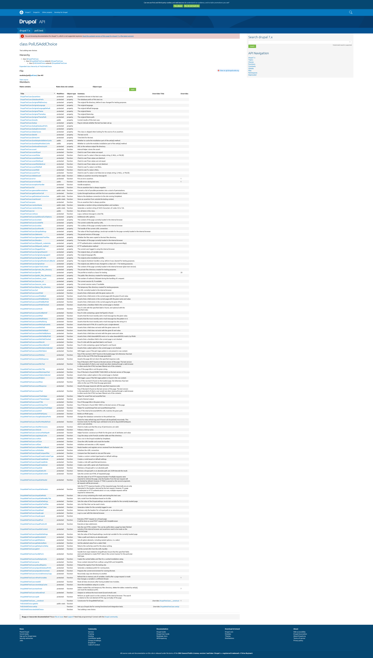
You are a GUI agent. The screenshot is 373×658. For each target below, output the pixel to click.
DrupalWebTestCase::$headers (31, 240)
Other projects (47, 12)
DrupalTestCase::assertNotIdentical (32, 164)
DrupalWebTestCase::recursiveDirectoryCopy (36, 574)
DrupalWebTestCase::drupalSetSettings (34, 534)
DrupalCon (92, 643)
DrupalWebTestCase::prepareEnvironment (35, 571)
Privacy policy (298, 640)
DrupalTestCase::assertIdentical (31, 158)
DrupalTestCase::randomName (31, 205)
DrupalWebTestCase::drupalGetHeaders (34, 489)
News (22, 629)
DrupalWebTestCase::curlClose (31, 441)
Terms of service (299, 638)
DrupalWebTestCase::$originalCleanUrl (33, 252)
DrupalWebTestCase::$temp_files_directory (35, 287)
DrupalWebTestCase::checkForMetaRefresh (35, 422)
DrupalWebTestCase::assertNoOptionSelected (36, 348)
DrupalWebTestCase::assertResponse (33, 386)
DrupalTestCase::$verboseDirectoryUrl (33, 146)
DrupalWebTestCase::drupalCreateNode (34, 459)
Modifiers (60, 94)
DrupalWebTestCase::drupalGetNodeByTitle (35, 498)
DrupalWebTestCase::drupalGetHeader (33, 480)
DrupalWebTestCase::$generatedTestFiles (34, 237)
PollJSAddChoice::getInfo (29, 604)
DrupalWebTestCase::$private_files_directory (36, 269)
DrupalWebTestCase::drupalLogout (32, 516)
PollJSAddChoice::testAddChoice (32, 609)
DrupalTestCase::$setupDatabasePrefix (33, 126)
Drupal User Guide (163, 634)
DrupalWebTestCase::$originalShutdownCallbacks (37, 261)
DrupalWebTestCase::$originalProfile (33, 258)
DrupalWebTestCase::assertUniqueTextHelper (36, 408)
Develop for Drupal (61, 12)
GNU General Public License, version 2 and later (196, 653)
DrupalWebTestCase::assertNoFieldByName (35, 333)
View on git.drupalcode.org (229, 70)
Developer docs (162, 636)
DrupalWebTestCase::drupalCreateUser (34, 465)
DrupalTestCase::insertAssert (30, 199)
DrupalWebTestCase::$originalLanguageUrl (35, 255)
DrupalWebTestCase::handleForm (32, 554)
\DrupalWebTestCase (59, 63)
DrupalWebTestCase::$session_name (33, 284)
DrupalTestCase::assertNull (29, 170)
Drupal (216, 653)
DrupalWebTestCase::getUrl (30, 549)
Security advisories (26, 638)
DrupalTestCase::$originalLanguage (32, 105)
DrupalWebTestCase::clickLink (30, 430)
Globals (251, 68)
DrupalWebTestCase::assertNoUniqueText (35, 372)
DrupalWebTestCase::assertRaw (31, 382)
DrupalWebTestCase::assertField (31, 293)
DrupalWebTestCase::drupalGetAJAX (33, 471)
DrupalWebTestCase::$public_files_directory (35, 275)
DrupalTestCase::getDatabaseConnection (34, 196)
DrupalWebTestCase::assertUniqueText (34, 405)
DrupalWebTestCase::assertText (31, 391)
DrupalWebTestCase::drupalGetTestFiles (34, 504)
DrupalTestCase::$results (29, 120)
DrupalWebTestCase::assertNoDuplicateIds (35, 324)
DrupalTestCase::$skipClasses (30, 132)
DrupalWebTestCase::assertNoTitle (32, 369)
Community (92, 629)
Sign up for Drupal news (28, 636)
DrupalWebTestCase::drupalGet (31, 468)
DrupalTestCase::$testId (28, 135)
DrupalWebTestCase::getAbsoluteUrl (33, 537)
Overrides (184, 94)
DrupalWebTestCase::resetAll (30, 582)
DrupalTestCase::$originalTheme (31, 111)
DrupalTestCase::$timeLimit (30, 137)
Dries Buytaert (247, 653)
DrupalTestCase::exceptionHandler (32, 184)
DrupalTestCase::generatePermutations (34, 190)
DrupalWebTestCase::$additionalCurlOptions (36, 217)
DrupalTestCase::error (28, 179)
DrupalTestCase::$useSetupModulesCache (35, 143)
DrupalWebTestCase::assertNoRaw (32, 355)
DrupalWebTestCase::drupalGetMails (33, 495)
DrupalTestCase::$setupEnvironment (33, 129)
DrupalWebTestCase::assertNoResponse (34, 359)
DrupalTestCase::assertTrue (30, 173)
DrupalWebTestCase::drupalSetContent (34, 529)
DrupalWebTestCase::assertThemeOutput (34, 399)
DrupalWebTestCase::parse (29, 562)
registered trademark (231, 653)
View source (24, 80)
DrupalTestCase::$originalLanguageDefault (35, 108)
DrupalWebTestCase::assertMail (31, 316)
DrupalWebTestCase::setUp (169, 606)
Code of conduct (94, 645)
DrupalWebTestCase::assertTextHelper (33, 396)
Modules (228, 634)
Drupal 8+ (36, 12)
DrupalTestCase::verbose (29, 214)
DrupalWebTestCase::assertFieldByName (34, 299)
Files (249, 70)
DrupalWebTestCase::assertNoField (32, 327)
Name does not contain (64, 87)
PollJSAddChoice (40, 63)
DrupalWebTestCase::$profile (30, 272)
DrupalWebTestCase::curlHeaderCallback (34, 447)
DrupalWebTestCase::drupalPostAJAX (33, 524)
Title (37, 94)
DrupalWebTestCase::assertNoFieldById (34, 330)
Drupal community (111, 617)
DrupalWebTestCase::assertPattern (32, 378)
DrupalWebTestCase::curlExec (30, 444)
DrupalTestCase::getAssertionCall (32, 193)
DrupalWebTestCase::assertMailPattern (34, 319)
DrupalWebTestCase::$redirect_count (33, 278)
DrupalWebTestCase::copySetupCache (33, 435)
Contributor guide (94, 638)
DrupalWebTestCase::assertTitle (31, 402)
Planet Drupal (24, 632)
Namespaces (252, 73)
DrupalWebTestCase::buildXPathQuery (33, 414)
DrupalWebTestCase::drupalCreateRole (33, 462)
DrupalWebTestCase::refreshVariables (33, 578)
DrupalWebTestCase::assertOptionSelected (35, 375)
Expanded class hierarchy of (36, 66)
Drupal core (229, 632)
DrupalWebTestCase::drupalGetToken (33, 507)
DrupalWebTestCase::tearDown (31, 589)
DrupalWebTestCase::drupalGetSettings (34, 501)
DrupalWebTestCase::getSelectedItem (33, 543)
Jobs (21, 640)
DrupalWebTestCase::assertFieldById (33, 296)
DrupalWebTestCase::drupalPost (31, 520)
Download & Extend (232, 629)
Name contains (25, 87)
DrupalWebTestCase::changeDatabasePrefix (35, 416)
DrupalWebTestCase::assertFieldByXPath (34, 302)
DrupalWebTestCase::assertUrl (31, 411)
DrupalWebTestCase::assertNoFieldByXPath (35, 336)
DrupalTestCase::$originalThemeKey (33, 114)
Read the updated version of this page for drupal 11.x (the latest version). (108, 36)
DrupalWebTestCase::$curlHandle (32, 228)
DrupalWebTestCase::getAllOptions (32, 540)
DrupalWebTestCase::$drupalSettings (33, 231)
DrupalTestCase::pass (27, 202)
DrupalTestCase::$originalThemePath (33, 117)
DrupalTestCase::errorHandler (30, 182)
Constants (252, 66)
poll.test (38, 30)
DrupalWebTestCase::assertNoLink (32, 342)
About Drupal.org (299, 636)
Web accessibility (299, 632)
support (70, 617)
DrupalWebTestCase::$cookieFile (31, 223)
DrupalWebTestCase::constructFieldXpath (35, 433)
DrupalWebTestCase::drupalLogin (32, 513)
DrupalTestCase (32, 59)
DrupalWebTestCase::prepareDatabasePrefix (35, 568)
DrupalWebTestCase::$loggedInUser (32, 249)
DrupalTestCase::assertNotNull (31, 167)
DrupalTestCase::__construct (169, 601)
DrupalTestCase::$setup (28, 123)
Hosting (91, 636)
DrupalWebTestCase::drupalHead (32, 510)
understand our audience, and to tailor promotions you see (208, 3)
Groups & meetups (94, 640)
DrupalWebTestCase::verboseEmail (32, 593)
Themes (228, 636)
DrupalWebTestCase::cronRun (30, 438)
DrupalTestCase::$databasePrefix (32, 99)
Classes (251, 62)
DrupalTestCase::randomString (31, 208)
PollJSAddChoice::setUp (28, 606)
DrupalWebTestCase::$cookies (30, 225)
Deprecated (252, 75)
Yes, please (178, 6)
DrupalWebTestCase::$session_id (32, 281)
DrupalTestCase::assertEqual (30, 152)
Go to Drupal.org (21, 12)
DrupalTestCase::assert (28, 149)
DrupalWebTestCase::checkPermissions (34, 427)
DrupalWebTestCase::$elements (31, 234)
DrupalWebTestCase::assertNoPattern (33, 351)
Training (91, 634)
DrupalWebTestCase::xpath (29, 597)
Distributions (229, 638)
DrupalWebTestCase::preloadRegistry (33, 565)
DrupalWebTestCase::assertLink (31, 309)
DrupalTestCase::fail (27, 187)
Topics (250, 60)
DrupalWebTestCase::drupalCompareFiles (34, 453)
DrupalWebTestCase (37, 61)
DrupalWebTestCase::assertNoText (32, 364)
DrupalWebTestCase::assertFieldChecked (34, 305)
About (295, 629)
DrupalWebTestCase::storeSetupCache (33, 585)
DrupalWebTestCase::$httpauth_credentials (35, 243)
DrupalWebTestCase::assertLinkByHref (33, 313)
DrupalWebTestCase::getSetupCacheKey (34, 546)
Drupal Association (300, 634)
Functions (251, 64)
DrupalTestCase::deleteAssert (30, 176)
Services (91, 632)
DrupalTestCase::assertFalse (30, 155)
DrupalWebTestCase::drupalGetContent (34, 474)
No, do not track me (192, 6)
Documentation (162, 629)
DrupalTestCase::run (27, 211)
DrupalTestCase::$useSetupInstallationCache (36, 140)
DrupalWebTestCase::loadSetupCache (33, 559)
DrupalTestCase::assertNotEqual (31, 161)
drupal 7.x (25, 30)
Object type (97, 87)
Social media (24, 634)
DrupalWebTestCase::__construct (32, 601)
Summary (81, 94)
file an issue (59, 617)
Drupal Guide (161, 632)
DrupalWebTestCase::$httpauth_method (34, 246)
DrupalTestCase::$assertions (30, 96)
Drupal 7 (28, 12)
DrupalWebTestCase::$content (30, 220)
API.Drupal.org (162, 638)
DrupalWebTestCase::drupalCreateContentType (37, 456)
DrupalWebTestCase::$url (29, 290)
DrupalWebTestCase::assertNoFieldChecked (35, 339)
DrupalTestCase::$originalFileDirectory (33, 102)
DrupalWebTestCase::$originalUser (32, 264)
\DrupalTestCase (57, 61)
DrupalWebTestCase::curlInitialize (32, 450)
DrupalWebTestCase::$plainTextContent (34, 267)
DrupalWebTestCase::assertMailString (33, 321)
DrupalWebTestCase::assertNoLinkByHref (34, 345)
